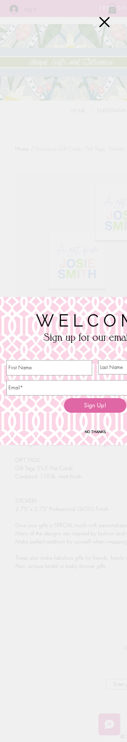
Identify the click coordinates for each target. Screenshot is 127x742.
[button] (104, 22)
